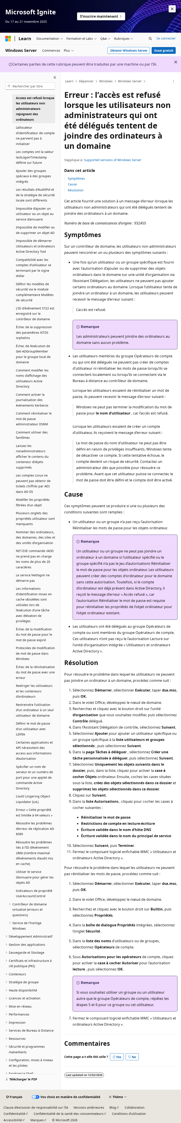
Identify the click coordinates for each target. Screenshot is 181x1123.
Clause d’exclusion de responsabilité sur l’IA (36, 1107)
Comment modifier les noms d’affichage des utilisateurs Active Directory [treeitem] (32, 378)
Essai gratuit (163, 50)
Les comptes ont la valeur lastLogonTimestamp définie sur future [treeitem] (35, 157)
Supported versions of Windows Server (112, 160)
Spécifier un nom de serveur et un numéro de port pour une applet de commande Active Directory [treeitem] (34, 777)
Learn (69, 81)
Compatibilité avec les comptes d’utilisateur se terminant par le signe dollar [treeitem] (33, 268)
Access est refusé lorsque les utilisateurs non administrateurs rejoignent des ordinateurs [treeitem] (35, 109)
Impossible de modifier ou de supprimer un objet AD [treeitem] (35, 230)
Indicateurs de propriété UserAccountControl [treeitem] (34, 893)
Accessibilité (13, 1120)
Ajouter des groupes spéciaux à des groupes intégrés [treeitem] (33, 176)
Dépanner (86, 81)
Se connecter (166, 38)
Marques (37, 1120)
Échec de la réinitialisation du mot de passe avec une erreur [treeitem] (35, 672)
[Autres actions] (173, 81)
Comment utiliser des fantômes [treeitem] (32, 435)
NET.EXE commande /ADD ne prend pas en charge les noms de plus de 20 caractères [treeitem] (35, 559)
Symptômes (76, 178)
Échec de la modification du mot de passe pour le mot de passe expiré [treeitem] (34, 634)
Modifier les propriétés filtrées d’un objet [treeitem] (33, 502)
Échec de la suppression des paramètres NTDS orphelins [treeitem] (34, 332)
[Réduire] (55, 77)
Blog (112, 1107)
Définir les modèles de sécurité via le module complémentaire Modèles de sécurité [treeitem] (35, 292)
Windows (106, 81)
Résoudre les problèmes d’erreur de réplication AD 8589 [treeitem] (35, 828)
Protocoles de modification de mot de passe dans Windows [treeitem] (35, 653)
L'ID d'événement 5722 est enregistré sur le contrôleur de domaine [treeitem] (35, 313)
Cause (72, 184)
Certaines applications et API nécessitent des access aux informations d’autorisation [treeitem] (34, 750)
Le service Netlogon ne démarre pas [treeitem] (33, 578)
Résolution (75, 190)
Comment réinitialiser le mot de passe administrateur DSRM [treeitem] (34, 418)
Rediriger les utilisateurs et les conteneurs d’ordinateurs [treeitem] (34, 691)
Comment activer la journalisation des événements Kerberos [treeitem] (32, 399)
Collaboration (135, 1107)
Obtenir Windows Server (128, 50)
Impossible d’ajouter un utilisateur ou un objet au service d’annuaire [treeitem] (35, 213)
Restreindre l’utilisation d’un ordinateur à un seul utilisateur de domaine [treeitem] (35, 710)
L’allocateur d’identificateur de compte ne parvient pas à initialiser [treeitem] (35, 135)
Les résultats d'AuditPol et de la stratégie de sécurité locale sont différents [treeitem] (35, 194)
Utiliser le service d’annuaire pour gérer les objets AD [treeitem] (35, 877)
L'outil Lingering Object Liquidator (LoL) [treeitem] (33, 799)
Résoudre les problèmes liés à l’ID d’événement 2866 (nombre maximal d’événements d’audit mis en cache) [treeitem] (34, 853)
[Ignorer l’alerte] (172, 8)
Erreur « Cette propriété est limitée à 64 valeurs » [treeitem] (34, 812)
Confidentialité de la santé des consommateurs (69, 1114)
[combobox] (30, 86)
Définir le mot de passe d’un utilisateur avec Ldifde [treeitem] (33, 728)
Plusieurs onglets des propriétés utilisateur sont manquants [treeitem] (35, 518)
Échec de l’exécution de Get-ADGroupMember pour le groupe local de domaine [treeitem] (33, 354)
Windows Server (130, 81)
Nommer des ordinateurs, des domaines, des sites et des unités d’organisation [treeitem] (35, 537)
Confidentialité (14, 1114)
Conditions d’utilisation (129, 1114)
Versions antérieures (89, 1107)
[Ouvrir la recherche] (150, 39)
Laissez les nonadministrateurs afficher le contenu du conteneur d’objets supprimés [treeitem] (32, 456)
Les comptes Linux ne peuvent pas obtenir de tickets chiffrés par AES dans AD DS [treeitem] (33, 483)
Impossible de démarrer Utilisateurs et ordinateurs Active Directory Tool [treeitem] (35, 246)
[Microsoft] (8, 38)
